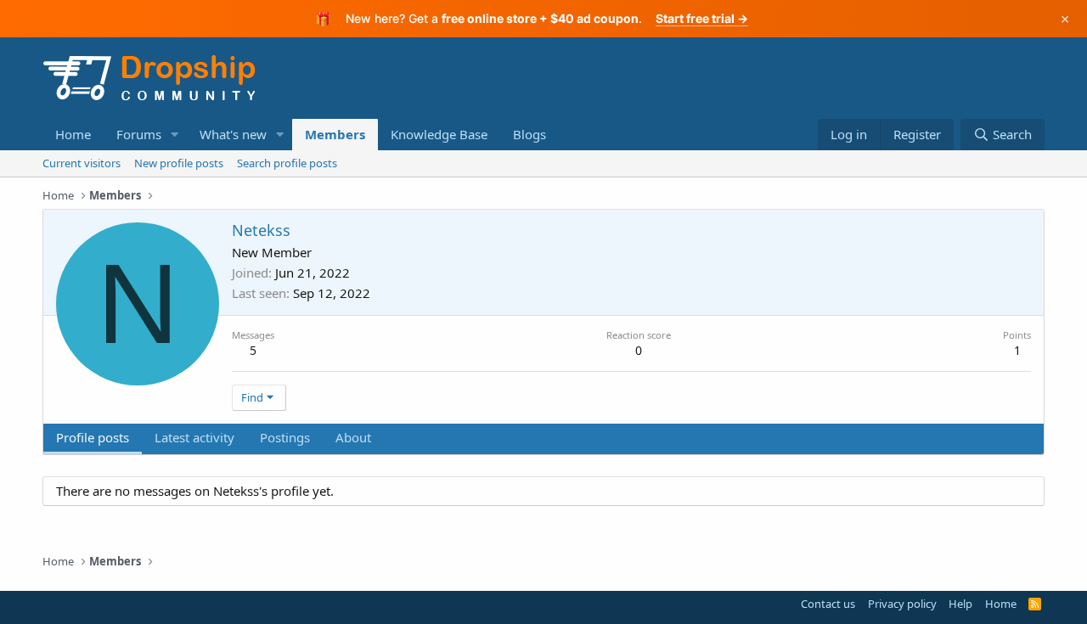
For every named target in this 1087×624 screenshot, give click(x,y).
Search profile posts (287, 163)
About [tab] (353, 437)
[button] (175, 134)
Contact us (828, 603)
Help (960, 603)
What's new (233, 134)
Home (73, 134)
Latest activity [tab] (194, 437)
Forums (138, 134)
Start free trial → (702, 18)
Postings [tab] (285, 437)
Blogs (529, 134)
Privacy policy (902, 603)
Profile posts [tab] (92, 437)
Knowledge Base (439, 134)
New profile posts (178, 163)
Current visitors (81, 163)
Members (335, 134)
